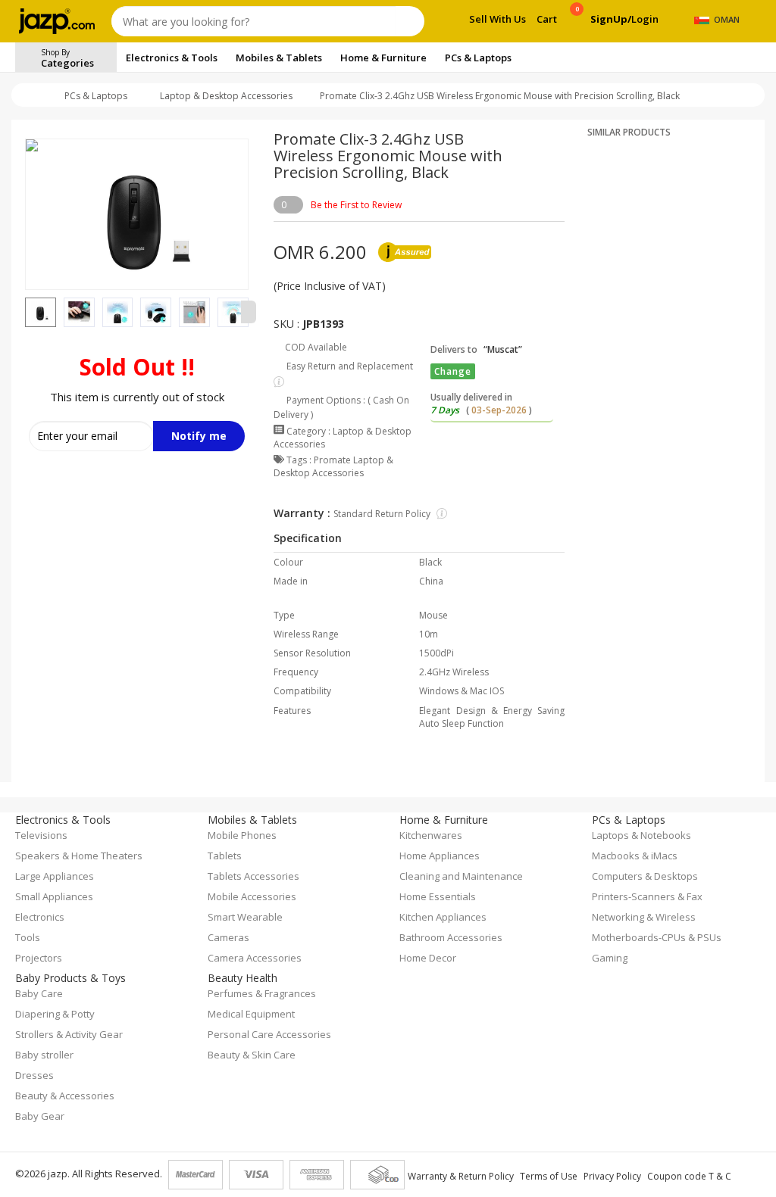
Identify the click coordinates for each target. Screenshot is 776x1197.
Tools (27, 937)
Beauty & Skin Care (252, 1054)
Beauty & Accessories (64, 1095)
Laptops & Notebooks (641, 835)
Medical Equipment (251, 1014)
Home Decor (427, 958)
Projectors (38, 958)
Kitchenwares (430, 835)
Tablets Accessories (253, 876)
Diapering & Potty (55, 1014)
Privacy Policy (612, 1176)
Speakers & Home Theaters (78, 855)
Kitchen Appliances (443, 917)
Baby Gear (39, 1116)
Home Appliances (439, 855)
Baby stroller (44, 1054)
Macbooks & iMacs (634, 855)
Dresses (34, 1075)
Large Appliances (54, 876)
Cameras (228, 937)
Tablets (225, 855)
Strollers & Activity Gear (69, 1034)
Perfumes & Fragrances (262, 993)
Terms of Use (548, 1176)
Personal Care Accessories (269, 1034)
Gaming (609, 958)
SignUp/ (610, 19)
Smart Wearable (245, 917)
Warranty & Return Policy (461, 1176)
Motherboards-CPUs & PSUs (656, 937)
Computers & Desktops (645, 876)
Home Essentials (437, 896)
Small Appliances (54, 896)
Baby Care (39, 993)
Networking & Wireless (644, 917)
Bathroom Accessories (450, 937)
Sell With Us (497, 19)
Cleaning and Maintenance (461, 876)
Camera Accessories (255, 958)
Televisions (41, 835)
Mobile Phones (242, 835)
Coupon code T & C (689, 1176)
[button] (25, 312)
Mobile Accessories (252, 896)
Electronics (39, 917)
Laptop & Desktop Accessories (226, 95)
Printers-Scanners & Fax (647, 896)
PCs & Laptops (95, 95)
